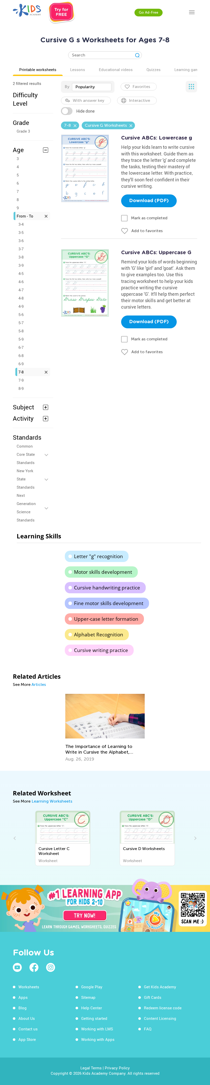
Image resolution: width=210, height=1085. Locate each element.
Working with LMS (97, 1028)
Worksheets (28, 986)
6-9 (21, 363)
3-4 (21, 224)
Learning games (188, 69)
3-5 (21, 232)
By (67, 86)
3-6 (21, 240)
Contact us (28, 1028)
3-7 (21, 248)
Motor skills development (103, 572)
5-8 (21, 330)
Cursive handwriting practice (107, 587)
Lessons (77, 69)
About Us (26, 1018)
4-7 (21, 289)
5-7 (21, 322)
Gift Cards (152, 997)
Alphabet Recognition (98, 634)
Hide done (85, 111)
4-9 (21, 306)
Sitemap (88, 997)
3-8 (21, 257)
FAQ (147, 1028)
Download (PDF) (149, 201)
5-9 (21, 339)
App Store (27, 1039)
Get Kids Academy (160, 986)
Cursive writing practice (101, 650)
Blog (22, 1007)
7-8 (21, 371)
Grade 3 (23, 131)
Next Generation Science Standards (26, 507)
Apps (23, 997)
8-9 (21, 388)
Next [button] (194, 838)
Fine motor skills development (108, 603)
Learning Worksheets (52, 801)
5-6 (21, 314)
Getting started (94, 1018)
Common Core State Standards (26, 454)
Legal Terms (91, 1067)
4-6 (21, 281)
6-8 (21, 355)
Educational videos (116, 69)
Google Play (91, 986)
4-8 (21, 298)
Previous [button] (15, 838)
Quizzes (153, 69)
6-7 (21, 347)
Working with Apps (97, 1039)
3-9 (21, 265)
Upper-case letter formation (106, 619)
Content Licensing (160, 1018)
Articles (39, 684)
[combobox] (91, 87)
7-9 (21, 380)
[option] (105, 728)
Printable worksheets (37, 69)
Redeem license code (163, 1007)
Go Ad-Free (148, 12)
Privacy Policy (117, 1067)
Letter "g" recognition (98, 556)
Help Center (91, 1007)
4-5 (21, 273)
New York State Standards (26, 479)
